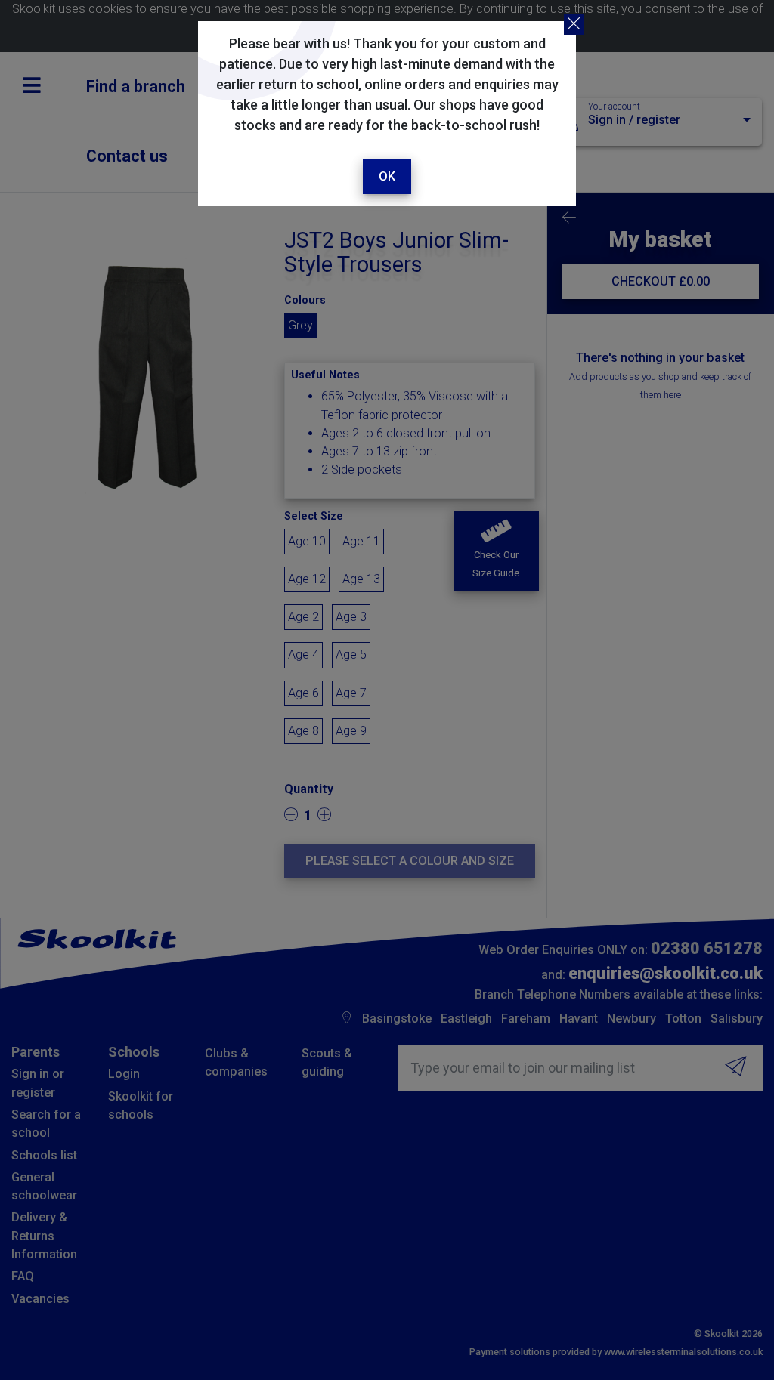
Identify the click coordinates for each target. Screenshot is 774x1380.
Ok (387, 176)
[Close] (574, 24)
